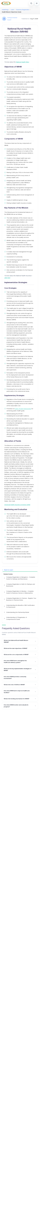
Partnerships (27, 408)
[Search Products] (31, 3)
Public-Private (19, 408)
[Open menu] (37, 3)
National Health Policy (22, 62)
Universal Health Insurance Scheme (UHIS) (17, 504)
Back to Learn (8, 570)
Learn (12, 9)
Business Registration (22, 9)
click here (7, 277)
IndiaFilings (5, 9)
